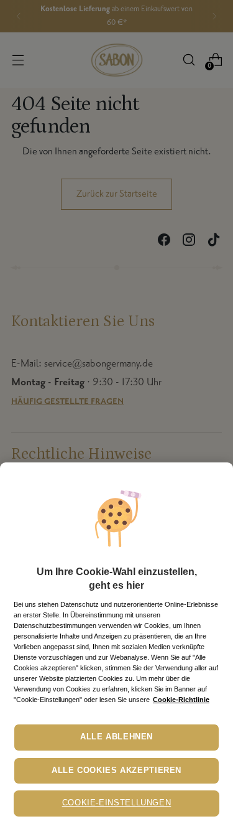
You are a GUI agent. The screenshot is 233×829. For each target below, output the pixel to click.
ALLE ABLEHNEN (116, 737)
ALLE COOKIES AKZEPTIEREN (116, 770)
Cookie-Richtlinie (181, 699)
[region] (116, 645)
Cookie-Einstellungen (116, 803)
